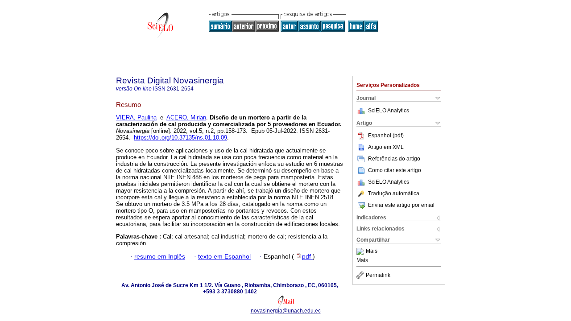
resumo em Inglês (159, 256)
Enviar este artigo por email (401, 205)
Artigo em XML (386, 147)
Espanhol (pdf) (386, 135)
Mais (371, 251)
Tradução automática (393, 193)
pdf (307, 256)
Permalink (378, 275)
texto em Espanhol (224, 256)
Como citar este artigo (394, 170)
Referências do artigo (394, 159)
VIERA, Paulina (136, 117)
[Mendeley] (361, 251)
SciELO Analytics (388, 110)
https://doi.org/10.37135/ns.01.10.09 (180, 137)
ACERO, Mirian (186, 117)
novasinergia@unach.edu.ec (286, 311)
